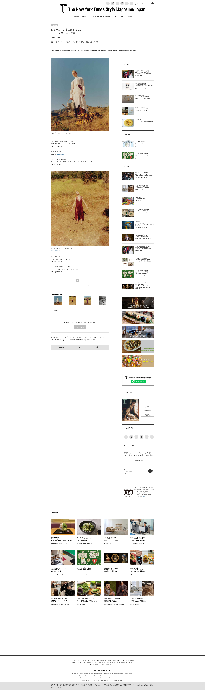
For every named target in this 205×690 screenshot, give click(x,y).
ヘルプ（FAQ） (76, 662)
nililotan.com (60, 154)
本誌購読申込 (111, 662)
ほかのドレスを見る (55, 135)
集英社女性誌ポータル (97, 665)
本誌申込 (148, 415)
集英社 (131, 662)
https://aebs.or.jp (138, 498)
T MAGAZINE (110, 665)
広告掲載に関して (88, 662)
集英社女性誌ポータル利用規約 (97, 660)
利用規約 (83, 660)
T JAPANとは (75, 660)
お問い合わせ (130, 660)
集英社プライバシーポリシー (116, 660)
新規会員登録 (138, 460)
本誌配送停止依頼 (122, 662)
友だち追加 (80, 327)
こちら (143, 496)
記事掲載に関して (100, 662)
